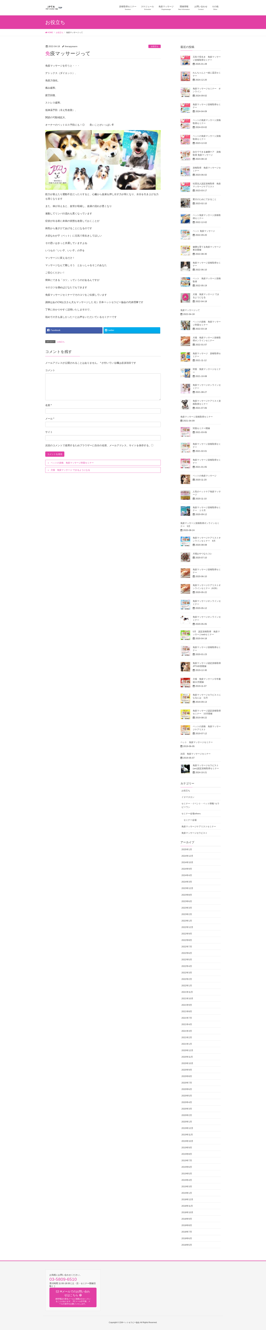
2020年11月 (187, 1057)
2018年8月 (186, 1225)
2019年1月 (186, 1193)
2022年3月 (186, 972)
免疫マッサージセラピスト (194, 833)
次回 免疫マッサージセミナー (195, 754)
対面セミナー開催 (201, 428)
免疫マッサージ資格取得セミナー (196, 416)
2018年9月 (186, 1219)
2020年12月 (187, 1050)
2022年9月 (186, 933)
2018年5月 (186, 1245)
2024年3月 (186, 882)
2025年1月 (186, 849)
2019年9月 (186, 1147)
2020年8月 (186, 1076)
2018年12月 (187, 1199)
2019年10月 (187, 1141)
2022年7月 (186, 946)
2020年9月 (186, 1070)
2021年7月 (186, 1018)
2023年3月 (186, 908)
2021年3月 (186, 1031)
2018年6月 (186, 1238)
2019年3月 (186, 1186)
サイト (49, 432)
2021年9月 (186, 1005)
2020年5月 (186, 1095)
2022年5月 (186, 959)
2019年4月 (186, 1180)
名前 (48, 405)
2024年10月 (187, 862)
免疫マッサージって (190, 310)
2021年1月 (186, 1044)
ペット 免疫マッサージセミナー (196, 742)
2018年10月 (187, 1212)
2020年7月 (186, 1082)
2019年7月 (186, 1160)
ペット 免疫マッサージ (204, 231)
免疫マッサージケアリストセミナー (198, 826)
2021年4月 (186, 1024)
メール (49, 418)
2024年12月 (187, 856)
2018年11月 (187, 1206)
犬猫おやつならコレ (202, 553)
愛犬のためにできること (204, 199)
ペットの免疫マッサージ (204, 475)
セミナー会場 (190, 820)
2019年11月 (187, 1134)
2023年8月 (186, 895)
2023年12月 (187, 888)
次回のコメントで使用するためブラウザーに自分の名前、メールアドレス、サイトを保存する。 (98, 445)
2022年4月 (186, 966)
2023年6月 (186, 901)
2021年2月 (186, 1037)
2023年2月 (186, 914)
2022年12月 (187, 927)
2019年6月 (186, 1167)
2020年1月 (186, 1121)
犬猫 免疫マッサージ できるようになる (70, 470)
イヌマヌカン (187, 797)
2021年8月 (186, 1011)
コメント (50, 370)
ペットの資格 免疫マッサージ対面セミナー (72, 463)
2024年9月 (186, 869)
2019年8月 (186, 1154)
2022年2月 (186, 979)
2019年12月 (187, 1128)
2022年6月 (186, 953)
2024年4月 (186, 875)
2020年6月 (186, 1089)
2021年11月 (187, 992)
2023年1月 (186, 920)
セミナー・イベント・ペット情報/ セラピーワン (200, 805)
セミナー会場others (191, 813)
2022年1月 (186, 985)
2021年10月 (187, 998)
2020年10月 (187, 1063)
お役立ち (154, 46)
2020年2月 (186, 1115)
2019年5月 (186, 1173)
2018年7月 (186, 1232)
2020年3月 (186, 1108)
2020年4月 (186, 1102)
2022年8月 (186, 940)
